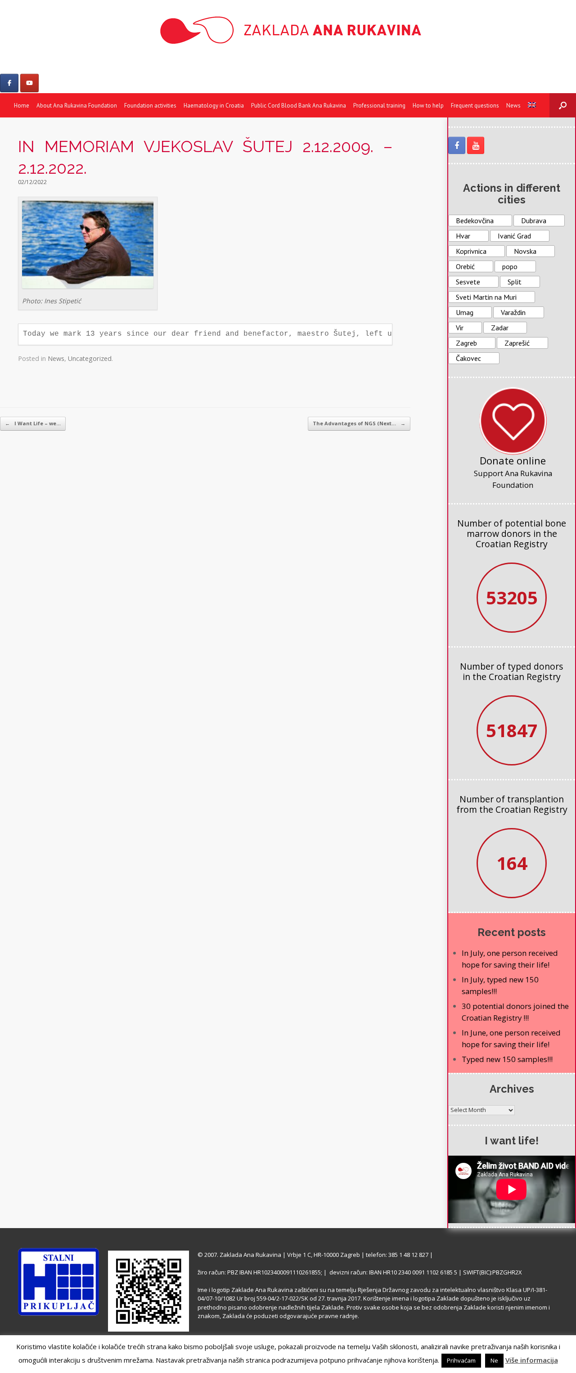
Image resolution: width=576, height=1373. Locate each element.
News (513, 105)
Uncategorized (90, 358)
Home (21, 105)
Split (515, 281)
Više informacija (531, 1359)
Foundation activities (150, 105)
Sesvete (468, 281)
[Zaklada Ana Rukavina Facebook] (456, 145)
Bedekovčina (475, 220)
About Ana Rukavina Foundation (76, 105)
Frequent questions (475, 105)
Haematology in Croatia (214, 105)
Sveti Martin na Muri (486, 297)
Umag (464, 312)
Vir (460, 327)
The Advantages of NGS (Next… (359, 423)
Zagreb (466, 342)
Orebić (465, 266)
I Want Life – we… (33, 423)
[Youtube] (29, 83)
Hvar (463, 235)
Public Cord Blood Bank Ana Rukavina (298, 105)
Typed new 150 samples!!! (507, 1059)
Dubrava (533, 220)
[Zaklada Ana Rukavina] (288, 30)
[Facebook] (9, 83)
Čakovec (468, 358)
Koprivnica (471, 251)
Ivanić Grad (514, 235)
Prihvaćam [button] (461, 1360)
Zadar (499, 327)
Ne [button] (494, 1360)
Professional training (379, 105)
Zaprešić (517, 342)
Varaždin (513, 312)
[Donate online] (513, 421)
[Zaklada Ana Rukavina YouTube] (475, 145)
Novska (525, 251)
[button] (562, 105)
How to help (428, 105)
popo (510, 266)
